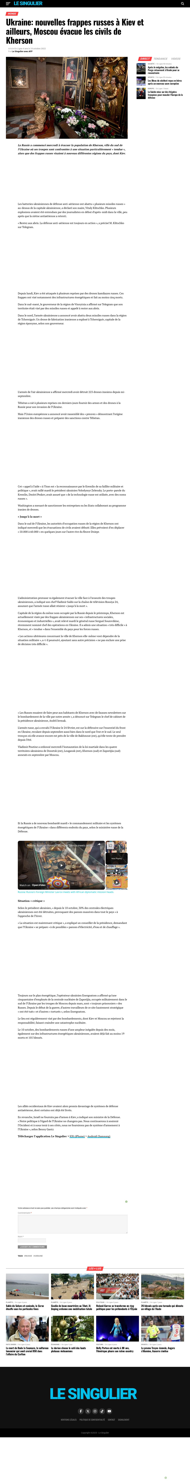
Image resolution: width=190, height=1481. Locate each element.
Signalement (123, 1419)
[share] (99, 844)
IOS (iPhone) (77, 1136)
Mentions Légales (69, 1419)
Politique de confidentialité (92, 1419)
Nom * (21, 1237)
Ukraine (39, 1256)
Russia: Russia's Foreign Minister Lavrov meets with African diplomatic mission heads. (61, 845)
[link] (23, 846)
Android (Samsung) (98, 1136)
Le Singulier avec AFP (22, 51)
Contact (111, 1419)
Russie (28, 1256)
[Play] (117, 870)
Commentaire (25, 1213)
